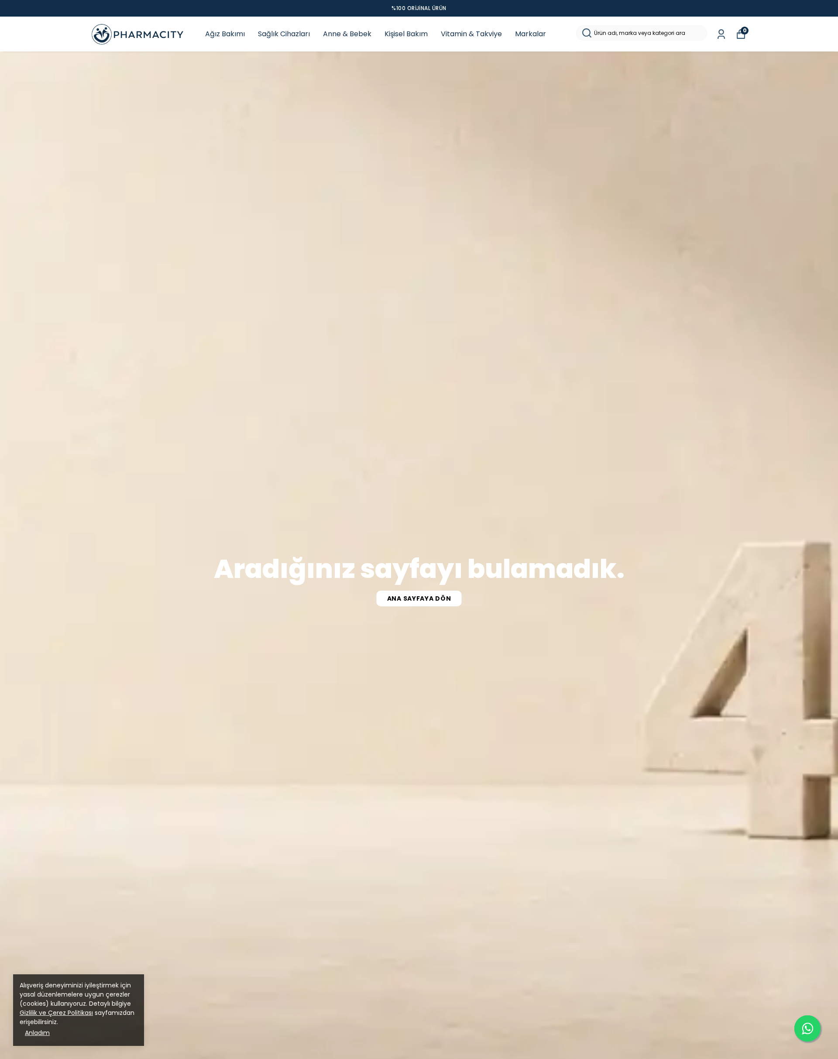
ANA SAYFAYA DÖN (419, 598)
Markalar (530, 34)
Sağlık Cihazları (284, 34)
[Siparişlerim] (721, 34)
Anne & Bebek (347, 34)
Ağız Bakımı (225, 34)
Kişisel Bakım (406, 34)
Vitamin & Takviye (471, 34)
